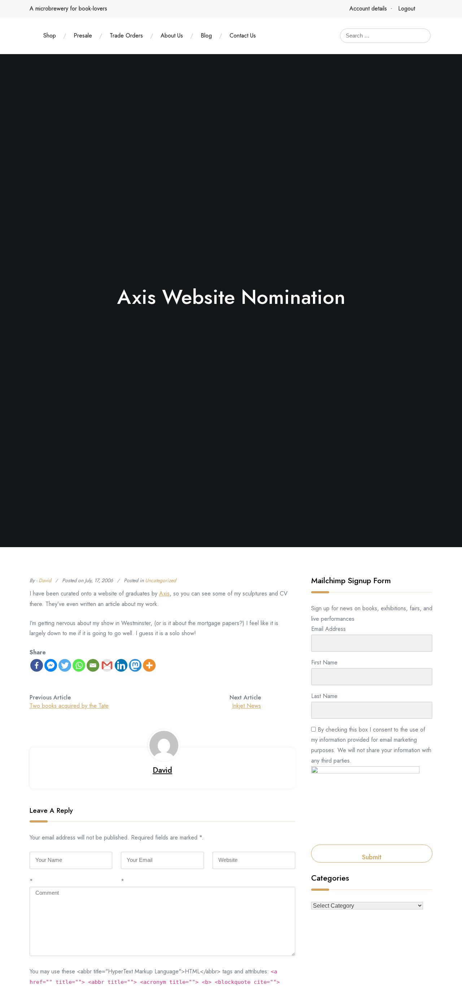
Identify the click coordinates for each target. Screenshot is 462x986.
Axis (164, 593)
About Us (172, 35)
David (45, 580)
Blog (206, 35)
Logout (406, 8)
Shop (49, 35)
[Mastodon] (135, 665)
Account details (368, 8)
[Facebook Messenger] (50, 665)
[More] (149, 665)
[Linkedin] (121, 665)
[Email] (93, 665)
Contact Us (243, 35)
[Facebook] (36, 665)
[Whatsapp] (79, 665)
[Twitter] (64, 665)
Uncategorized (160, 580)
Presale (83, 35)
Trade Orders (126, 35)
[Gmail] (107, 665)
